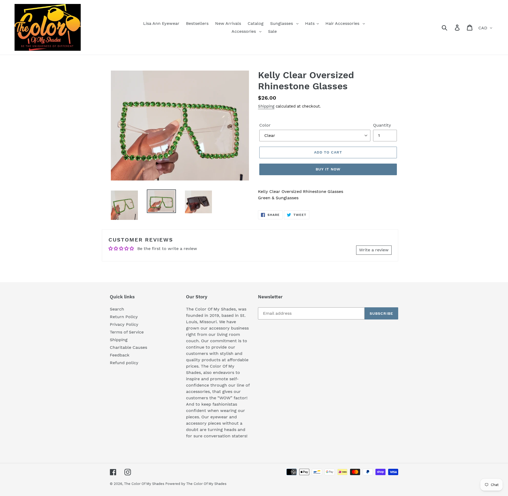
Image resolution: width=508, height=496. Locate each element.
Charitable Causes (128, 347)
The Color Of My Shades (144, 484)
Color (265, 125)
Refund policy (124, 362)
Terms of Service (127, 332)
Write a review (374, 249)
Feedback (119, 355)
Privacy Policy (124, 324)
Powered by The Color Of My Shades (195, 484)
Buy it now (328, 169)
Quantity (382, 125)
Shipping (266, 106)
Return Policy (124, 316)
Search (117, 309)
